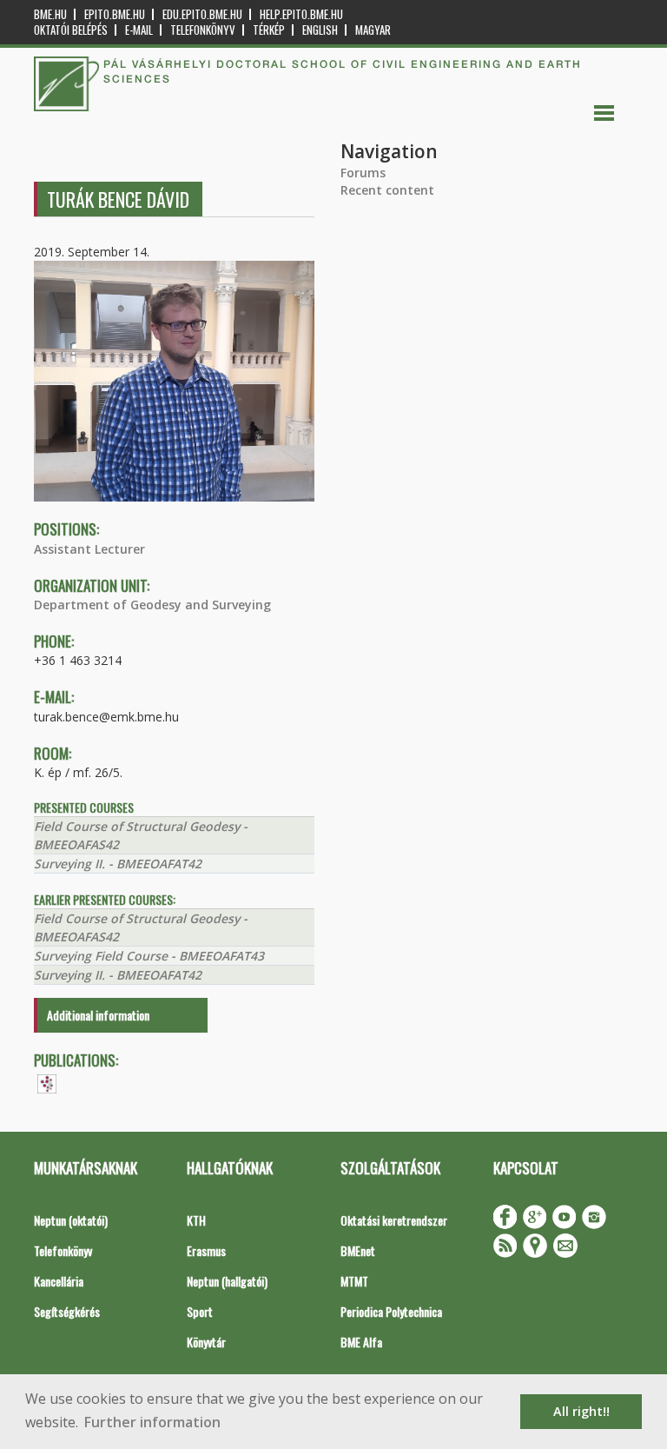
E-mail (139, 30)
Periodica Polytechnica (391, 1311)
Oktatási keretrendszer (393, 1220)
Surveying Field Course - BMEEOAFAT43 (149, 955)
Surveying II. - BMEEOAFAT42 (117, 863)
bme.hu (50, 14)
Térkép (269, 30)
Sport (200, 1311)
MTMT (354, 1281)
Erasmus (206, 1250)
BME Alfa (361, 1342)
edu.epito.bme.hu (202, 14)
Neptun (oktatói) (71, 1220)
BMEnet (357, 1250)
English (320, 30)
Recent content (387, 190)
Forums (363, 172)
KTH (196, 1220)
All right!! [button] (581, 1411)
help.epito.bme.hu (301, 14)
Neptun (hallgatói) (227, 1281)
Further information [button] (152, 1422)
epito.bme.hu (114, 14)
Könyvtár (206, 1342)
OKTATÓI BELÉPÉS (71, 30)
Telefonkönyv (202, 30)
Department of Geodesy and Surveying (152, 604)
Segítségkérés (67, 1311)
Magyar (373, 30)
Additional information (98, 1015)
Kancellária (58, 1281)
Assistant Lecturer (89, 549)
